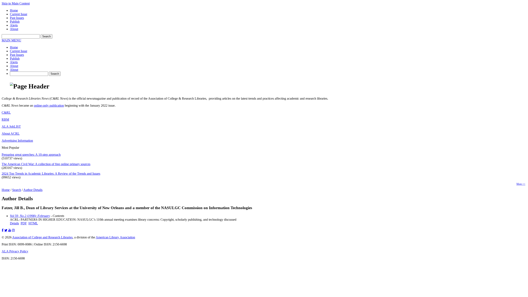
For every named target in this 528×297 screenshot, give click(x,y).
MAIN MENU (11, 40)
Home (14, 10)
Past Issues (17, 18)
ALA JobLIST (11, 126)
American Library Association (115, 237)
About (14, 29)
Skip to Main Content (16, 3)
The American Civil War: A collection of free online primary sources (46, 164)
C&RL (6, 112)
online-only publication (49, 105)
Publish (15, 21)
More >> (520, 184)
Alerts (14, 25)
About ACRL (11, 133)
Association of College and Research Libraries (42, 237)
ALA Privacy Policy (15, 251)
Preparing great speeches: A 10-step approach (31, 154)
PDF (24, 223)
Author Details (32, 190)
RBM (5, 119)
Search (16, 190)
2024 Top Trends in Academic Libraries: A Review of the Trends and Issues (51, 173)
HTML (33, 223)
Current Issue (18, 14)
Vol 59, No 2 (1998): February (30, 216)
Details (14, 223)
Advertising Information (17, 140)
